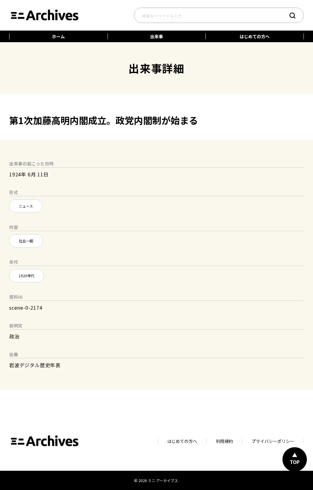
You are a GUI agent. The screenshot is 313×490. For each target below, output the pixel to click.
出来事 (156, 36)
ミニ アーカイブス (163, 480)
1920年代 (27, 275)
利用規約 (224, 441)
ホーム (58, 36)
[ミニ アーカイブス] (44, 8)
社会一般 (26, 240)
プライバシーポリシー (273, 441)
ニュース (26, 205)
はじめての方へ (255, 36)
